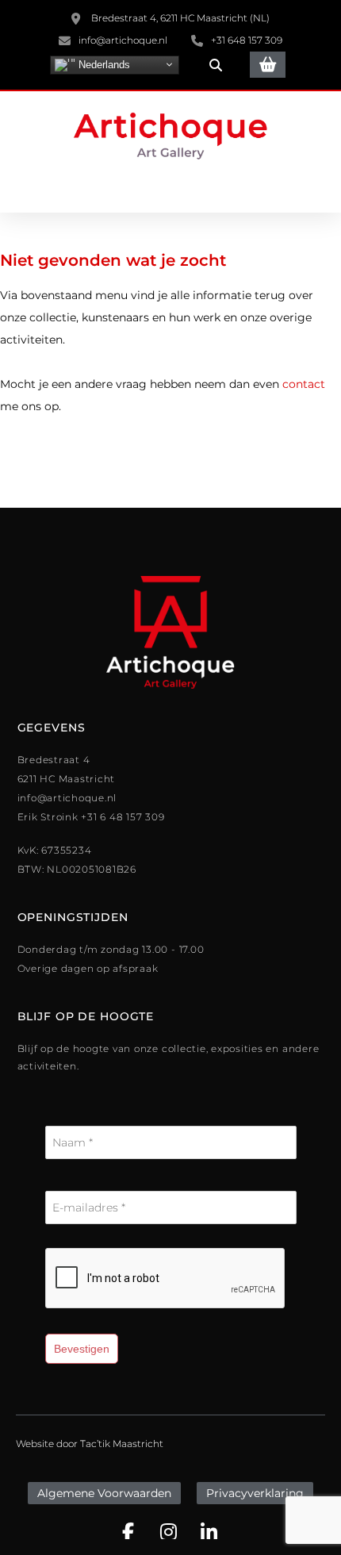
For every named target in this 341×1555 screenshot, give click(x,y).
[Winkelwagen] (267, 65)
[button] (215, 65)
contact (303, 384)
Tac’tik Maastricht (121, 1443)
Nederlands (102, 64)
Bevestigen (81, 1348)
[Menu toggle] (170, 190)
